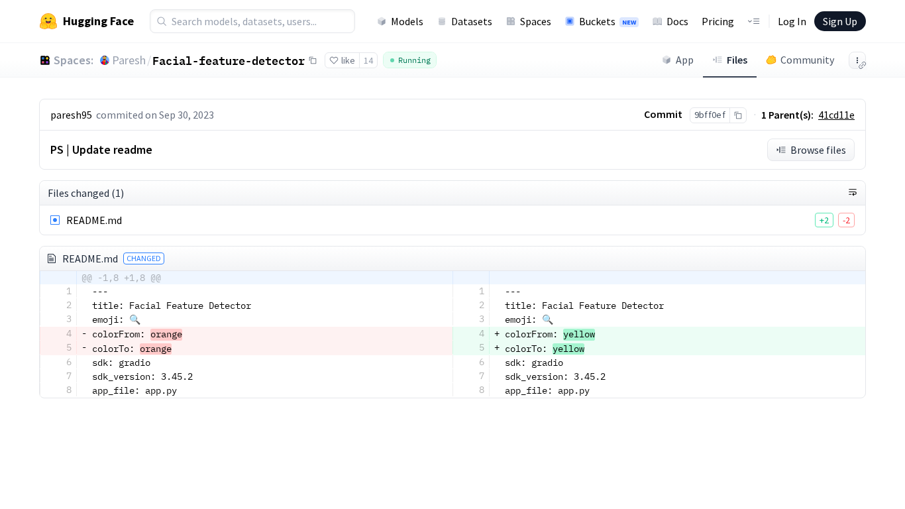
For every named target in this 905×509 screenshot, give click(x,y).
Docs (677, 21)
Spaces (535, 21)
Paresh (129, 60)
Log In (792, 21)
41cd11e (836, 114)
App (685, 59)
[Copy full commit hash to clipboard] (737, 115)
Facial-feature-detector (228, 60)
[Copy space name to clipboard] (313, 60)
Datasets (471, 21)
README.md (94, 220)
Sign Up (840, 21)
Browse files (818, 149)
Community (807, 59)
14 (368, 60)
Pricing (718, 21)
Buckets (607, 21)
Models (407, 21)
